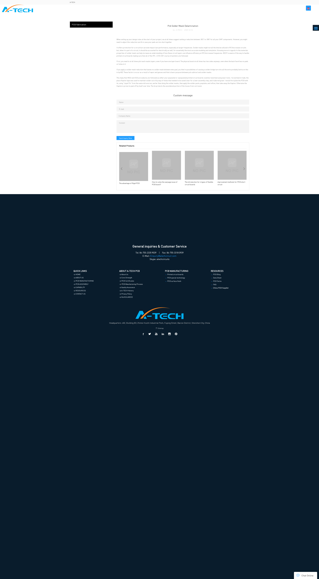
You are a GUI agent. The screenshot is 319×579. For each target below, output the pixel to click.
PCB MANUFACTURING (226, 8)
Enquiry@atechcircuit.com (163, 255)
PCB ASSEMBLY (247, 8)
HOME (197, 8)
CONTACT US (295, 8)
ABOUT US (207, 8)
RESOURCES (279, 8)
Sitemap (160, 328)
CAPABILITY (264, 8)
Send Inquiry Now (125, 138)
